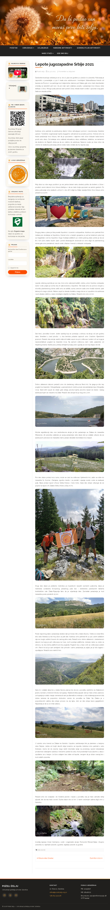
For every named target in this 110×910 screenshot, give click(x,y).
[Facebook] (10, 895)
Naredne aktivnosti (62, 48)
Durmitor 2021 (95, 858)
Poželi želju (41, 71)
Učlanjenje (42, 48)
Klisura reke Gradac (45, 858)
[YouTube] (16, 895)
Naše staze (47, 53)
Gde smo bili (62, 53)
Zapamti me (14, 268)
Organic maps (19, 231)
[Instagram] (4, 895)
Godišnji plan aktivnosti (88, 48)
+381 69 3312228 (55, 896)
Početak (14, 48)
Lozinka (11, 259)
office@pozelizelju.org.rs (58, 892)
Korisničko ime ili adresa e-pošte (17, 250)
